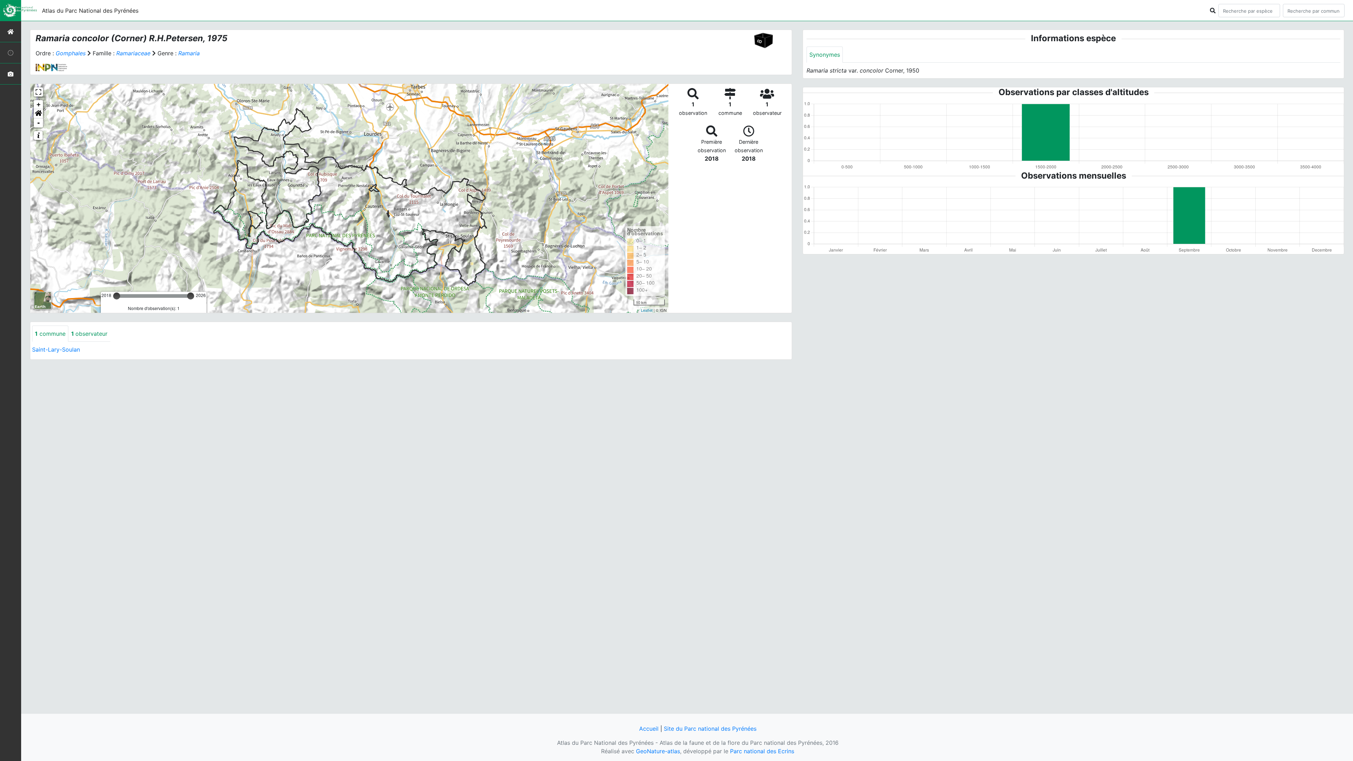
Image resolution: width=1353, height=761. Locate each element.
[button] (38, 113)
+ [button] (39, 104)
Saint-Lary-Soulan (56, 349)
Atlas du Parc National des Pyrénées (90, 10)
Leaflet (647, 310)
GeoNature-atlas (658, 751)
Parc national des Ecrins (762, 751)
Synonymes (824, 54)
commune (50, 333)
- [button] (39, 122)
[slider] (116, 295)
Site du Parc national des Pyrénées (710, 728)
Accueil (649, 728)
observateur (89, 333)
